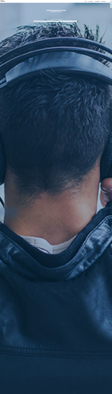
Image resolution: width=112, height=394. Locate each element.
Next (56, 392)
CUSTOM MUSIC (62, 26)
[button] (86, 1)
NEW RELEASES (103, 1)
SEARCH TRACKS (91, 1)
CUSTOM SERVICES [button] (97, 1)
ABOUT (86, 1)
